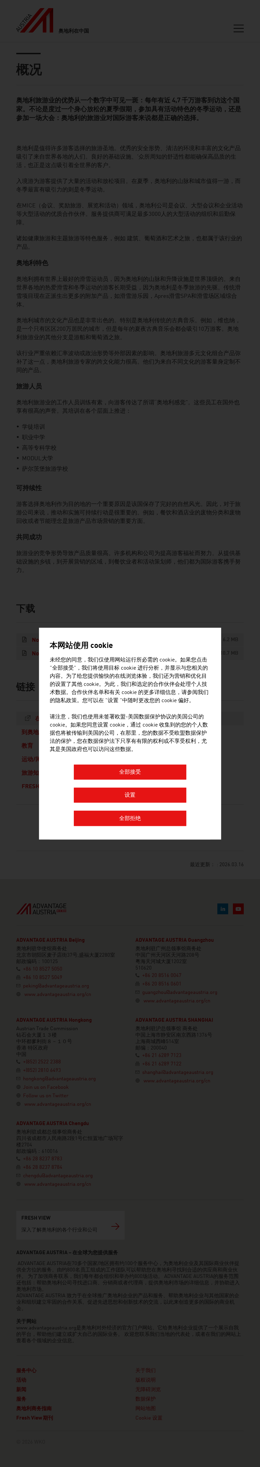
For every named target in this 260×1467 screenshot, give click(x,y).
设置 (130, 795)
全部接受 (130, 772)
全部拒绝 (130, 818)
